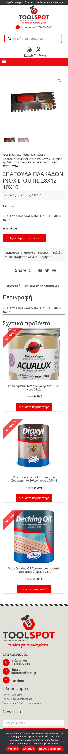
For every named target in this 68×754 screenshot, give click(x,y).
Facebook (18, 681)
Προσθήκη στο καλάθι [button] (34, 589)
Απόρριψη (28, 748)
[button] (59, 80)
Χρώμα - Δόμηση (39, 257)
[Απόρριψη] (63, 741)
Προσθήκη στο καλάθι (24, 238)
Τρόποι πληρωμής (12, 694)
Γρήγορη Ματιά (34, 356)
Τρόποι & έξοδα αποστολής (17, 698)
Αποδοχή (13, 748)
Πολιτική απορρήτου (50, 748)
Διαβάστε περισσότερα (34, 407)
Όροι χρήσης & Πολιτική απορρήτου (22, 703)
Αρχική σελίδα (11, 154)
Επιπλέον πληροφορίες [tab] (42, 286)
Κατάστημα (28, 154)
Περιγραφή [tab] (12, 286)
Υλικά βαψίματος (24, 158)
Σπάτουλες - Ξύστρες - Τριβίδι (41, 253)
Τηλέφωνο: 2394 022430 (36, 27)
